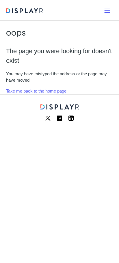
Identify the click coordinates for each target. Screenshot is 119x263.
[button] (107, 10)
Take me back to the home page (36, 91)
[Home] (24, 11)
